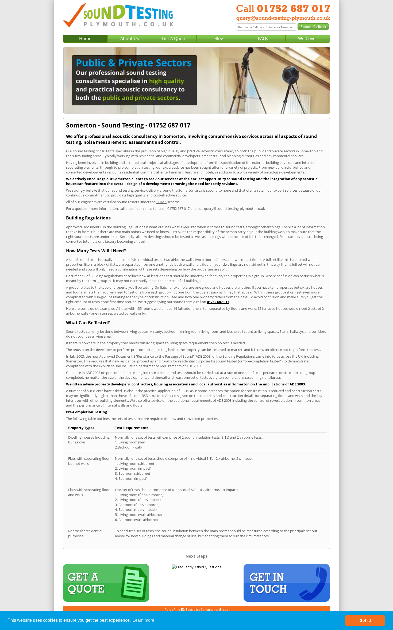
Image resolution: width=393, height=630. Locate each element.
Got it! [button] (365, 620)
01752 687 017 (178, 208)
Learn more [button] (143, 620)
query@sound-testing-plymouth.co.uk (234, 208)
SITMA (161, 201)
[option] (196, 80)
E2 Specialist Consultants (199, 609)
